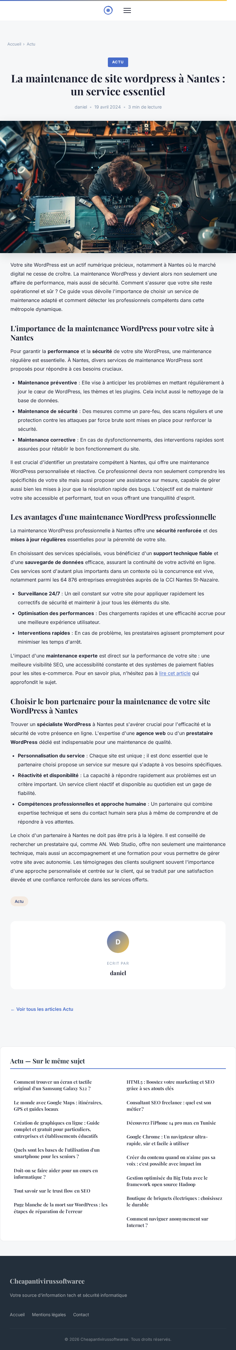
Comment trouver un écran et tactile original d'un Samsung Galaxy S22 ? (53, 1085)
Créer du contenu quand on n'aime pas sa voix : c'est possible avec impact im (171, 1160)
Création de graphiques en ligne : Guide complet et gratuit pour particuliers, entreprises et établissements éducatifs (57, 1129)
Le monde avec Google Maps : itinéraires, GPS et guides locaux (58, 1105)
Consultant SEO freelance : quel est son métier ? (169, 1105)
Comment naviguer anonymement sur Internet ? (167, 1222)
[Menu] (127, 10)
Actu (31, 44)
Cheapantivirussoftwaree (47, 1281)
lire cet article (175, 673)
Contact (81, 1314)
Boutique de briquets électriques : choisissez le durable (174, 1201)
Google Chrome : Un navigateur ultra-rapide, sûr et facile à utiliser (167, 1140)
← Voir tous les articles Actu (41, 1009)
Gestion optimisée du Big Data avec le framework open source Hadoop (167, 1181)
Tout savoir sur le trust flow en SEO (52, 1191)
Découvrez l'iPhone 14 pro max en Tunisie (171, 1123)
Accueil (14, 44)
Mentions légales (49, 1314)
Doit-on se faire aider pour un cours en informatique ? (56, 1173)
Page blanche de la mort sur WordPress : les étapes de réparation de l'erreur (61, 1207)
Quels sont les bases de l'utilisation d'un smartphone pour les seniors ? (57, 1153)
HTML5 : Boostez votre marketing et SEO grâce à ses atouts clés (170, 1085)
